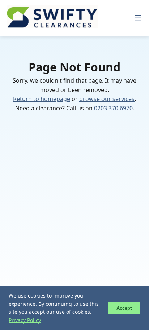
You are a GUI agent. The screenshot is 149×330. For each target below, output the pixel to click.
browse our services (107, 99)
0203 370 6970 (113, 108)
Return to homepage (41, 99)
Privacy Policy (25, 320)
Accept (124, 308)
